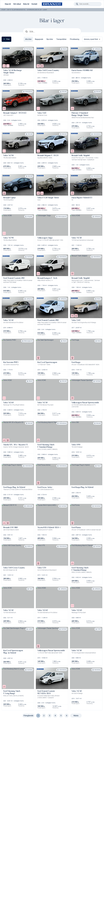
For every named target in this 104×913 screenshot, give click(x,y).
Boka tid (26, 4)
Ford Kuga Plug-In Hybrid (14, 487)
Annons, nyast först (91, 39)
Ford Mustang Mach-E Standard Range (46, 445)
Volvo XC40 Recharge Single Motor (12, 71)
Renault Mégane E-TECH (47, 155)
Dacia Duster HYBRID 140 (82, 70)
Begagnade (39, 39)
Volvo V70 (41, 567)
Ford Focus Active (44, 487)
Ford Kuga (76, 362)
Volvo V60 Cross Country (48, 70)
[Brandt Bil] (52, 4)
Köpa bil (8, 4)
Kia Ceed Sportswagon (47, 362)
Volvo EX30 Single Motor (48, 197)
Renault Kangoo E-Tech (47, 278)
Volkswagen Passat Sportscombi (85, 402)
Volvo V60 (41, 113)
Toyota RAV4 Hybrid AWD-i (49, 527)
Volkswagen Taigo (45, 238)
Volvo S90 (76, 444)
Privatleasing (74, 39)
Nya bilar (50, 39)
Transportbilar (61, 39)
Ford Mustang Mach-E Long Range (12, 692)
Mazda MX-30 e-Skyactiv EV (15, 444)
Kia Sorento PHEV (11, 362)
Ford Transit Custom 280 (13, 278)
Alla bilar (28, 39)
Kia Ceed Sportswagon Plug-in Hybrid (13, 651)
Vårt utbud (17, 4)
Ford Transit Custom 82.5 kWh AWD (46, 692)
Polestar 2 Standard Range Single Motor (80, 114)
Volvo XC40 (77, 238)
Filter (8, 39)
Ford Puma (76, 527)
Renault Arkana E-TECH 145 (14, 113)
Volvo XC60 (8, 402)
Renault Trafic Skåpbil (80, 155)
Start (4, 9)
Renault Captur (9, 197)
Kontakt (34, 4)
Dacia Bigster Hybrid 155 (82, 197)
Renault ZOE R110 (10, 527)
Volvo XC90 (8, 155)
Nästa (76, 716)
